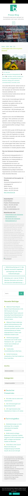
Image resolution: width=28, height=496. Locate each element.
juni (22, 76)
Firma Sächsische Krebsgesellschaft (12, 74)
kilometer (4, 78)
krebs (8, 78)
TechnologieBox (12, 419)
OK (10, 493)
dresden (19, 76)
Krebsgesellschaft (14, 78)
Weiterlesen (16, 493)
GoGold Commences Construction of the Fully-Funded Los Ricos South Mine (14, 356)
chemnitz (14, 76)
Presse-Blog (13, 15)
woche (18, 82)
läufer (20, 78)
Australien (9, 76)
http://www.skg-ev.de (9, 192)
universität (13, 82)
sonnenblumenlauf (6, 82)
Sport (3, 76)
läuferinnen (5, 80)
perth (12, 80)
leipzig (9, 80)
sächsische (16, 80)
